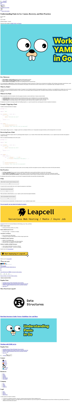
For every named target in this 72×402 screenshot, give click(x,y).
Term (4, 391)
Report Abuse (5, 394)
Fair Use (4, 393)
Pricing (3, 2)
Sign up (6, 7)
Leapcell (1, 223)
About (4, 384)
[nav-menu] (1, 9)
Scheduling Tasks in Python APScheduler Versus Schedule (13, 282)
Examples (4, 376)
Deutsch (19, 23)
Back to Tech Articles (5, 11)
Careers (4, 385)
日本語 (12, 23)
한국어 (15, 23)
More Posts (5, 286)
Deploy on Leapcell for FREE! (6, 277)
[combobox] (2, 6)
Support (4, 375)
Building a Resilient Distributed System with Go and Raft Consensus (15, 284)
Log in (1, 7)
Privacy (4, 392)
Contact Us (5, 386)
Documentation (10, 249)
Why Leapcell (5, 377)
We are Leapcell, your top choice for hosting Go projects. (13, 204)
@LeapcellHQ (9, 258)
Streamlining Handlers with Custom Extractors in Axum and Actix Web (15, 283)
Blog (6, 2)
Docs (1, 2)
